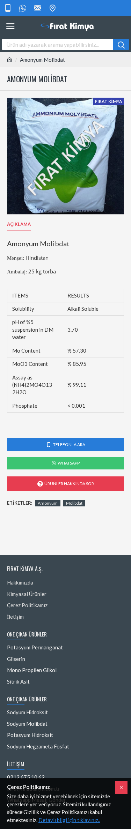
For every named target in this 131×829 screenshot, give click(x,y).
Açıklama (19, 224)
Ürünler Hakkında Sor (69, 483)
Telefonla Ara (69, 444)
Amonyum (48, 503)
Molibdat (74, 503)
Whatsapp (69, 463)
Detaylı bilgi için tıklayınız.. (69, 820)
